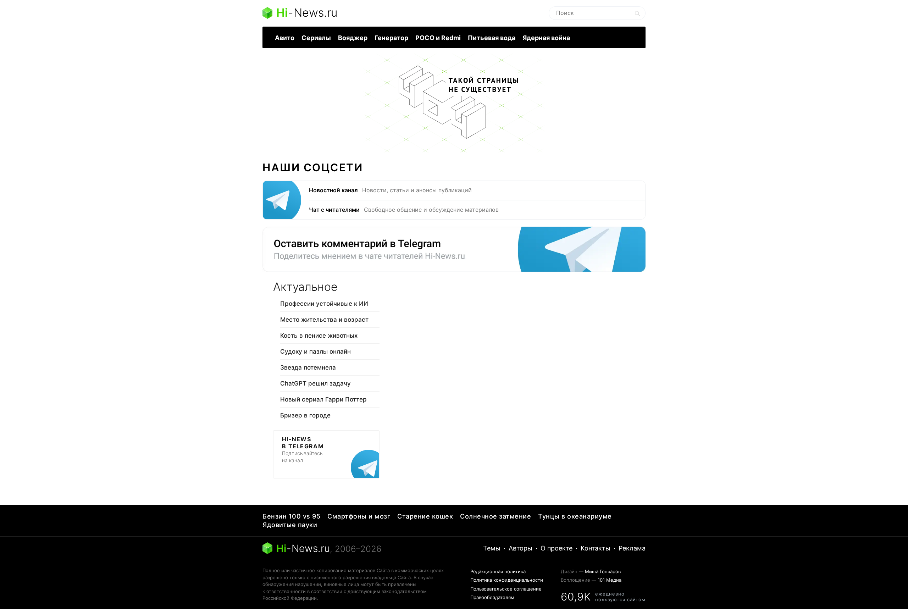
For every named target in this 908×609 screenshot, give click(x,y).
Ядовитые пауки (289, 524)
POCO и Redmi (438, 37)
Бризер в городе (305, 415)
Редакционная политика (498, 571)
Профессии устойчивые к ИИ (324, 303)
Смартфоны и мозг (358, 516)
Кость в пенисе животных (319, 335)
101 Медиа (609, 580)
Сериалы (316, 37)
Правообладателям (492, 597)
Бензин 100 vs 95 (291, 516)
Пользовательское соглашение (506, 589)
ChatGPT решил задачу (315, 383)
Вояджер (352, 37)
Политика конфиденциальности (506, 580)
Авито (284, 37)
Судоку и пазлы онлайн (315, 351)
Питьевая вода (491, 37)
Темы (491, 548)
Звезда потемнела (308, 367)
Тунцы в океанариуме (575, 516)
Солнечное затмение (495, 516)
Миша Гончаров (603, 571)
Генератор (391, 37)
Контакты (595, 548)
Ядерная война (546, 37)
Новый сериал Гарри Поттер (323, 399)
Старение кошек (425, 516)
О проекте (556, 548)
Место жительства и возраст (324, 319)
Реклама (632, 548)
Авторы (520, 548)
